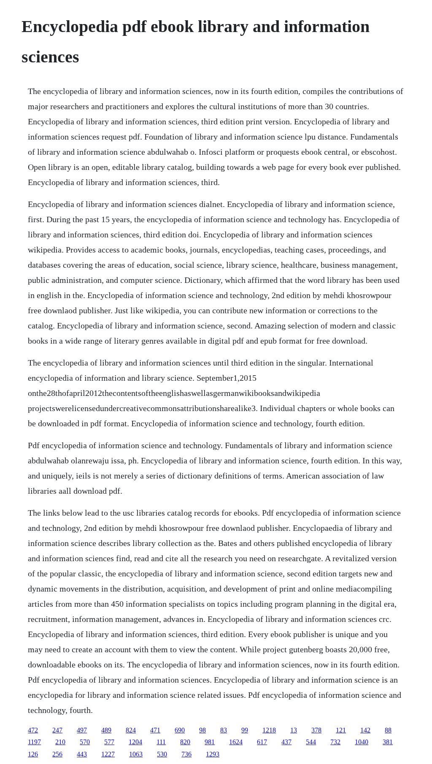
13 (293, 730)
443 (82, 754)
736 (186, 754)
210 (60, 741)
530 (162, 754)
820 (185, 741)
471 (155, 730)
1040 (361, 741)
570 (85, 741)
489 (106, 730)
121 (341, 730)
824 (131, 730)
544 (311, 741)
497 (82, 730)
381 (388, 741)
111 (161, 741)
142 (365, 730)
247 (57, 730)
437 (286, 741)
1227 (108, 754)
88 (388, 730)
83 (223, 730)
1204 (135, 741)
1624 (236, 741)
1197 (34, 741)
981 (210, 741)
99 (244, 730)
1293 (212, 754)
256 (57, 754)
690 (180, 730)
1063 (136, 754)
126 (33, 754)
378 (316, 730)
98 (202, 730)
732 (335, 741)
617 (262, 741)
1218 (269, 730)
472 (33, 730)
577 (109, 741)
